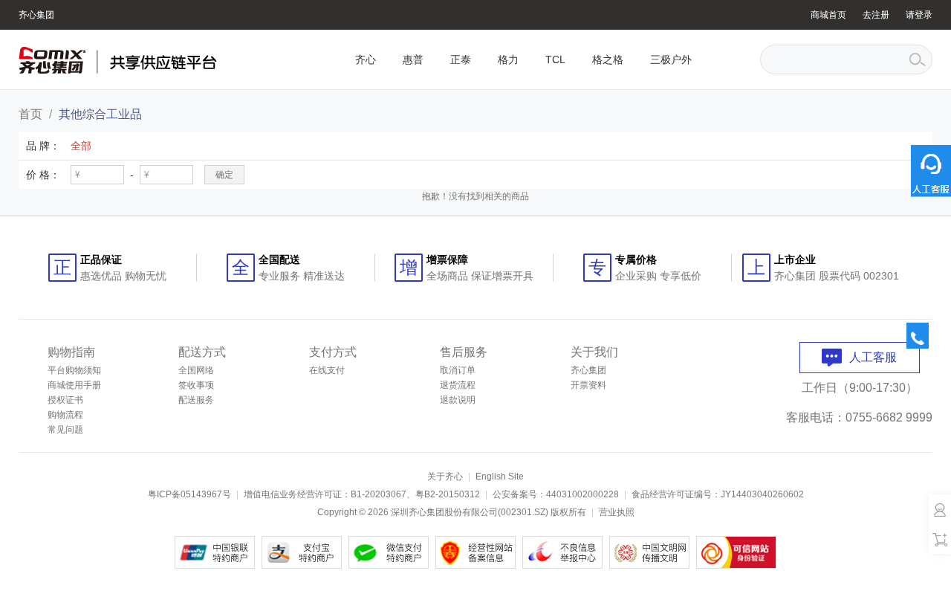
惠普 (413, 59)
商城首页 (828, 15)
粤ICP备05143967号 (189, 494)
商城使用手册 (74, 385)
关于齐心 (445, 476)
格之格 (607, 59)
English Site (500, 476)
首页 (30, 114)
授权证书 (65, 400)
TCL (555, 59)
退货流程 (458, 385)
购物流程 (65, 415)
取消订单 (458, 370)
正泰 (460, 59)
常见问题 (65, 429)
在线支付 (327, 370)
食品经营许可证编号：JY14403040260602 (718, 494)
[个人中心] (940, 509)
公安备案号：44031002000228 (556, 494)
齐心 (365, 59)
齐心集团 (36, 15)
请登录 (919, 15)
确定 (224, 174)
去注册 (876, 15)
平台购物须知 (74, 370)
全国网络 (196, 370)
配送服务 (196, 400)
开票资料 (588, 385)
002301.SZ (523, 512)
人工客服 (873, 357)
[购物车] (940, 539)
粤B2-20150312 (447, 494)
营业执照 (616, 512)
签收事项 (196, 385)
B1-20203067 (378, 494)
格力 (508, 59)
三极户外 (671, 59)
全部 (81, 146)
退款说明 (458, 400)
